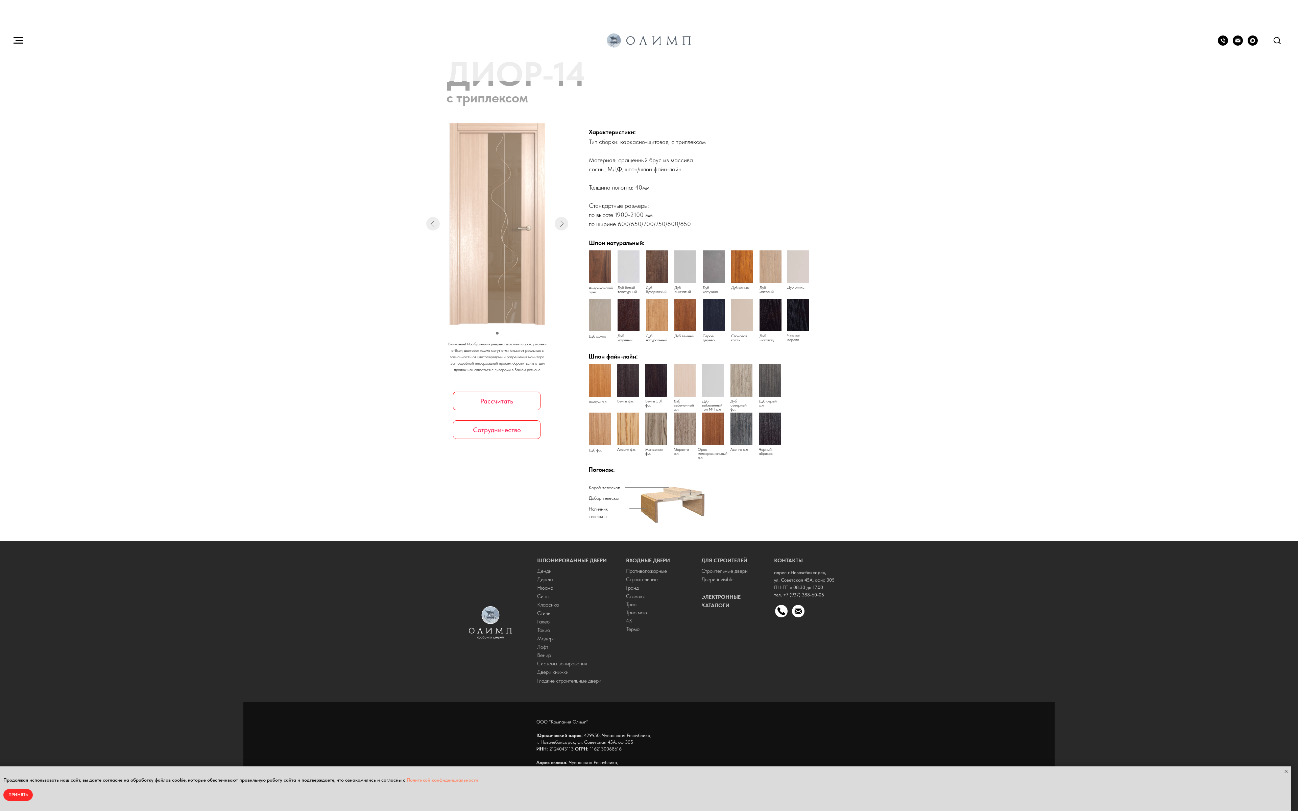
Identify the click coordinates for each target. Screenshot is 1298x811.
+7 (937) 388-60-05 (803, 594)
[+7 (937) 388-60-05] (1223, 44)
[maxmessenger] (1253, 44)
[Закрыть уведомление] (1286, 771)
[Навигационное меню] (18, 40)
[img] (490, 622)
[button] (1277, 40)
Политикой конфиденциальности (442, 780)
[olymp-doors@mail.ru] (1238, 44)
